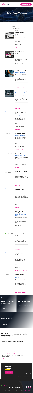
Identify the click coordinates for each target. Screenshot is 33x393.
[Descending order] (20, 26)
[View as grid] (15, 30)
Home (15, 15)
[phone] (30, 387)
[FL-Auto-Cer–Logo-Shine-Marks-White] (4, 385)
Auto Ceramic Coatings (7, 353)
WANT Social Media (27, 390)
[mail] (28, 387)
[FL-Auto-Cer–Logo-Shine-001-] (3, 3)
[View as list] (17, 30)
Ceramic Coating (13, 353)
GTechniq (17, 353)
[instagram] (26, 387)
